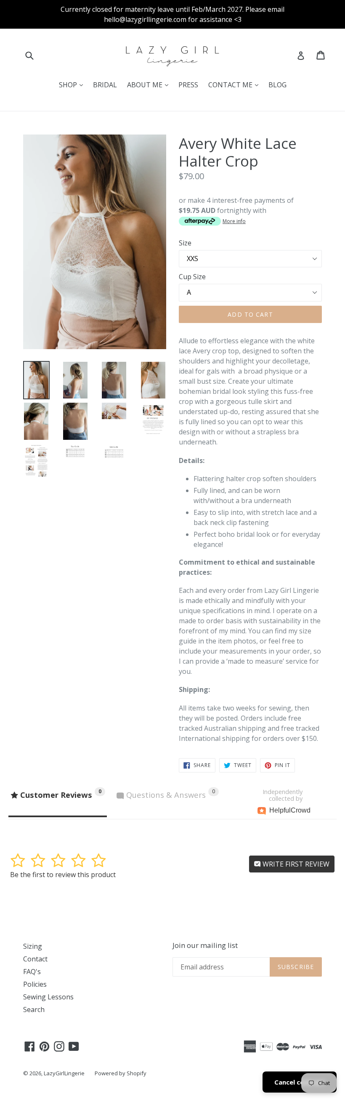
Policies (35, 984)
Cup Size (192, 276)
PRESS (188, 84)
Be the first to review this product (63, 874)
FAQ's (32, 971)
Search (34, 1009)
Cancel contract (299, 1082)
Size (185, 243)
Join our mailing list (205, 945)
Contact (35, 959)
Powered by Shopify (120, 1073)
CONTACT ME (235, 84)
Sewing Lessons (48, 996)
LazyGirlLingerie (64, 1073)
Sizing (32, 946)
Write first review (295, 864)
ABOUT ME (149, 84)
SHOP (73, 84)
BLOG (277, 84)
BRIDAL (105, 84)
